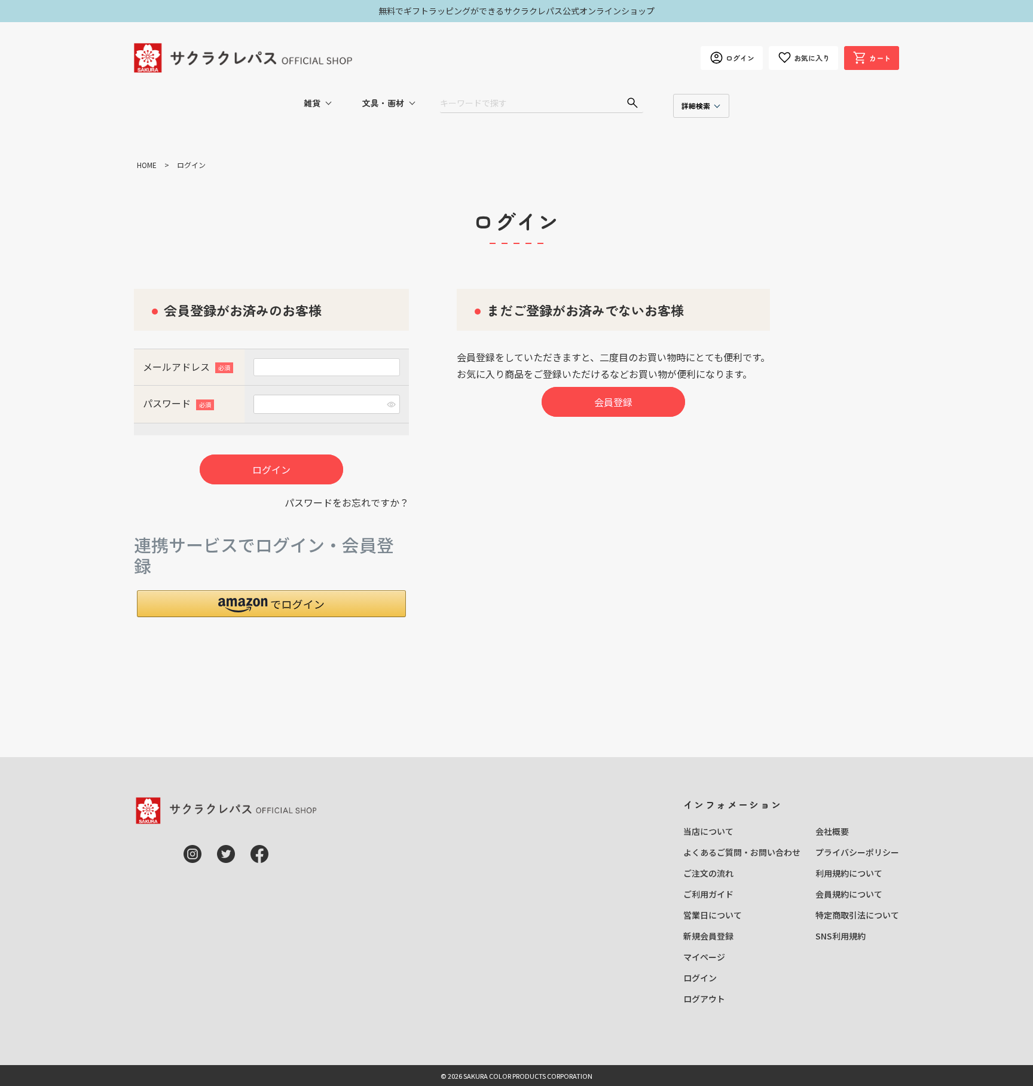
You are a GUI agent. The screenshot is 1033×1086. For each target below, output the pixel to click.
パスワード (176, 403)
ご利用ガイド (708, 894)
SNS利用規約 (840, 936)
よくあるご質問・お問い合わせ (741, 852)
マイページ (704, 957)
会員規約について (848, 894)
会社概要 (832, 831)
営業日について (712, 915)
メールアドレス (185, 366)
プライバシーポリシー (857, 852)
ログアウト (704, 999)
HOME (147, 165)
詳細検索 (695, 105)
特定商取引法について (857, 915)
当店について (708, 831)
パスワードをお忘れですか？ (347, 502)
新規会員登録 (708, 936)
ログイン (700, 978)
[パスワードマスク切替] (391, 404)
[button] (271, 603)
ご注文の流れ (708, 873)
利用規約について (848, 873)
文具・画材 (383, 103)
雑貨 (312, 103)
